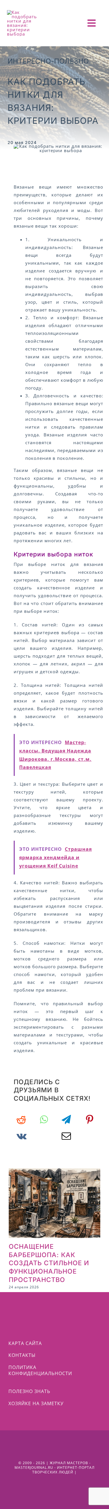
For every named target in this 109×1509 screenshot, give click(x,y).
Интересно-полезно (48, 61)
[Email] (66, 1136)
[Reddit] (21, 1119)
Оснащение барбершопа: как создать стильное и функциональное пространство (49, 1263)
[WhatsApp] (44, 1119)
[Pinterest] (89, 1119)
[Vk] (22, 1136)
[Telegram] (66, 1119)
